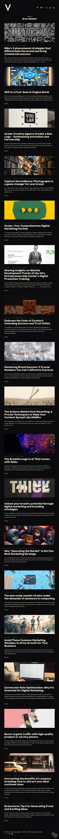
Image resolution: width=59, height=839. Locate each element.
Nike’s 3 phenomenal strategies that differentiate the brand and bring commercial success (27, 51)
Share (54, 8)
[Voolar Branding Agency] (8, 7)
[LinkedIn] (10, 834)
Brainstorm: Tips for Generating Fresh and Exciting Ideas (28, 808)
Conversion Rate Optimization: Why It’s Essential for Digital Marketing (29, 689)
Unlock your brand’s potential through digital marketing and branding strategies (29, 506)
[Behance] (12, 834)
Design (13, 267)
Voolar (40, 832)
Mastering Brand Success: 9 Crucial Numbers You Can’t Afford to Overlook (28, 368)
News (22, 89)
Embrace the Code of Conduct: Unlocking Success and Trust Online (27, 322)
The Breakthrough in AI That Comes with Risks (27, 460)
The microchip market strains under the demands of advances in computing (29, 597)
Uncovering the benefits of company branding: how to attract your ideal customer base (27, 781)
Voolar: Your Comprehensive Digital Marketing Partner (27, 227)
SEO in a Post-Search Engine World (26, 92)
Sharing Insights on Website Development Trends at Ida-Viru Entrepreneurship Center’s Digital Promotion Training (26, 274)
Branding (14, 45)
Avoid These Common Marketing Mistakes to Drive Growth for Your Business (26, 643)
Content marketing (22, 131)
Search (50, 8)
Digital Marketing (16, 89)
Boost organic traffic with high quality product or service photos (28, 736)
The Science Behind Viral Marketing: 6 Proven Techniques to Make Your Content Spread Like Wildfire (28, 414)
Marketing (39, 131)
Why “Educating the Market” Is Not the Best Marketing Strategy (29, 552)
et (46, 8)
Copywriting (25, 775)
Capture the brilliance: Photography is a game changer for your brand (28, 183)
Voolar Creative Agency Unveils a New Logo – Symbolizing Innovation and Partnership (28, 136)
